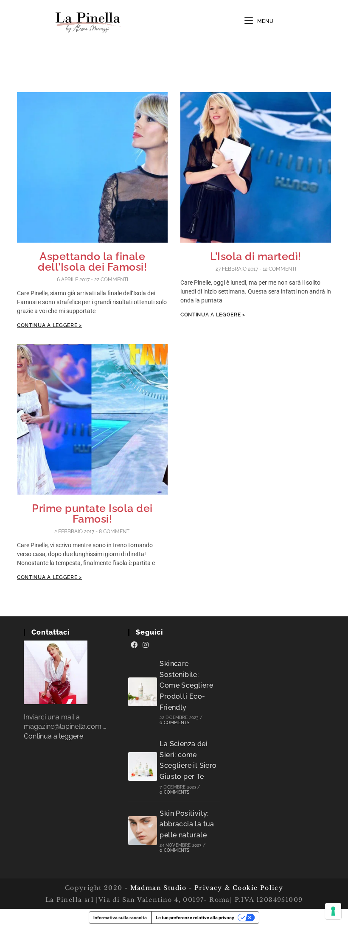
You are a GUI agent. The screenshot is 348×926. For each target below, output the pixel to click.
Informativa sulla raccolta (120, 917)
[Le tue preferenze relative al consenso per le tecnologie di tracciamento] (333, 911)
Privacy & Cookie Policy (238, 888)
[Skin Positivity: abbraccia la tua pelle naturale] (142, 830)
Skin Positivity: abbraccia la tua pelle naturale (187, 824)
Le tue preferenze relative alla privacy (195, 917)
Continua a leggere (53, 736)
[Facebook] (134, 645)
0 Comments (174, 722)
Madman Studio (157, 888)
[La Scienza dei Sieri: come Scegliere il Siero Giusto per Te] (142, 766)
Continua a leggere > (49, 325)
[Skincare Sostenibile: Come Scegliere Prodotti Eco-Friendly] (142, 691)
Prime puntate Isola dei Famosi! (92, 513)
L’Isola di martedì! (255, 256)
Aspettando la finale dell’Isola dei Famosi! (92, 261)
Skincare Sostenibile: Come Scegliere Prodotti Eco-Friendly (186, 685)
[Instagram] (146, 645)
